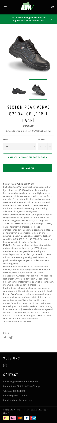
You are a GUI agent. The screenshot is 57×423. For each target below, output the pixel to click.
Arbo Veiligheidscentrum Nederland (24, 410)
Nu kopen (27, 168)
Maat (5, 139)
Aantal (41, 139)
